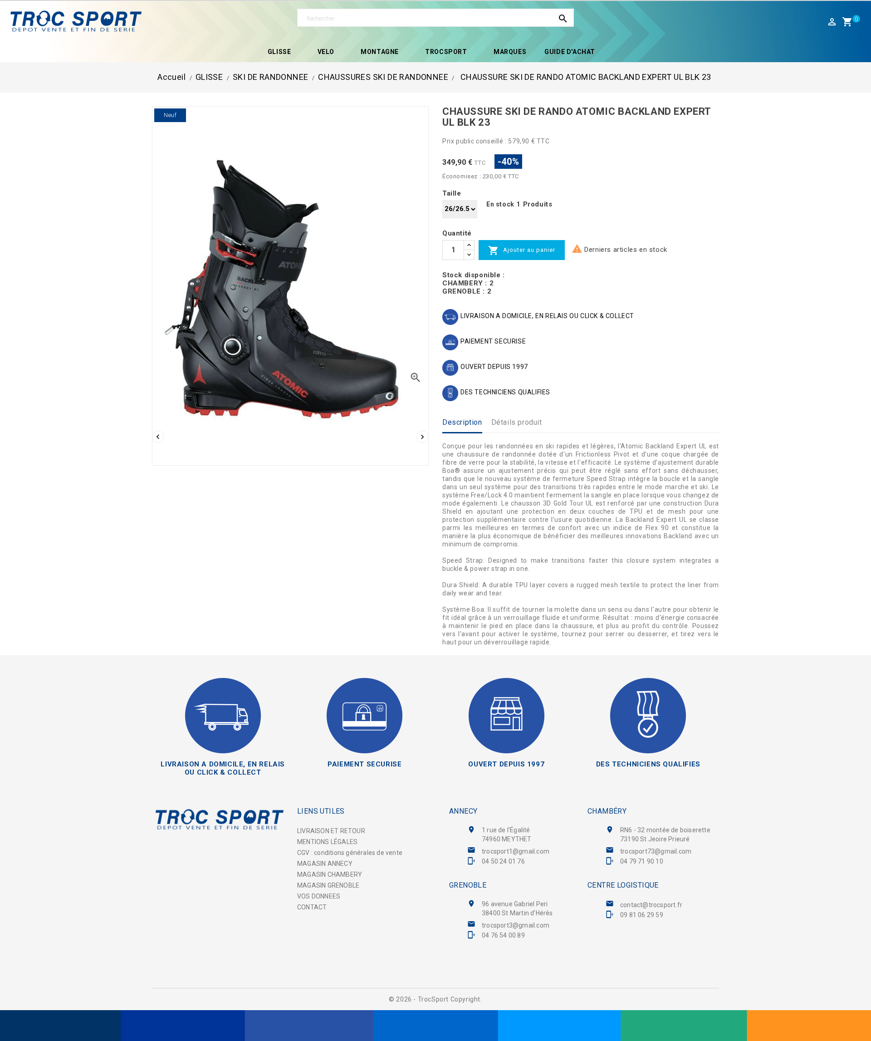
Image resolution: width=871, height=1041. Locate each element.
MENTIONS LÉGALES (327, 841)
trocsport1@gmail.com (515, 851)
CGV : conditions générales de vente (349, 852)
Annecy (463, 811)
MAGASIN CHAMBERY (329, 874)
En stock (500, 204)
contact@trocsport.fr (651, 904)
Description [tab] (462, 422)
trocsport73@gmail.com (655, 851)
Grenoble (467, 885)
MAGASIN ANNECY (324, 863)
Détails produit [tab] (516, 422)
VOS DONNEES (318, 896)
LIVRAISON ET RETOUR (331, 831)
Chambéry (606, 811)
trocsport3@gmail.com (515, 925)
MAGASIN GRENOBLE (328, 885)
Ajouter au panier (521, 250)
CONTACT (312, 907)
